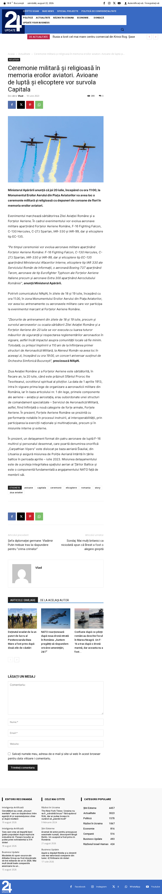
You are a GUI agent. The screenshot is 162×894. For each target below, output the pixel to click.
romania (85, 487)
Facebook (80, 886)
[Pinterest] (30, 105)
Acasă (11, 54)
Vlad (20, 95)
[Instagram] (109, 3)
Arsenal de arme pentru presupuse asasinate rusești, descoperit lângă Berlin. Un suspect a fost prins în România (59, 836)
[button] (122, 29)
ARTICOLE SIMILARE (23, 600)
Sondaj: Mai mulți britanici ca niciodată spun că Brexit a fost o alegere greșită (82, 545)
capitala (41, 487)
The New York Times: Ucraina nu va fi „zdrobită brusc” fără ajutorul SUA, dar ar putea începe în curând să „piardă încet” (58, 815)
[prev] (149, 36)
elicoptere (71, 487)
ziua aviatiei (16, 492)
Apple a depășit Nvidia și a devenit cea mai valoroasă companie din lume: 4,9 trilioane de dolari (58, 855)
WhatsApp (135, 886)
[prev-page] (10, 659)
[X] (114, 3)
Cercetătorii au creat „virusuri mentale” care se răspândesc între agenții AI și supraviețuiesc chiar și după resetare (19, 815)
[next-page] (16, 659)
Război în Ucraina (50, 807)
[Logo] (13, 21)
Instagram (101, 886)
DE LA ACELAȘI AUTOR (54, 600)
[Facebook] (104, 3)
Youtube (155, 886)
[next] (155, 36)
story (97, 487)
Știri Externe (48, 828)
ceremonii (55, 487)
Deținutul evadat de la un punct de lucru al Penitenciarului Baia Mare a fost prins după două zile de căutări (22, 639)
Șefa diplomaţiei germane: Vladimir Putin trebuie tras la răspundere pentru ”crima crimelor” (30, 545)
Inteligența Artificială (13, 807)
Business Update (10, 852)
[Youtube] (119, 3)
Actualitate (24, 54)
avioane (28, 487)
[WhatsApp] (39, 105)
